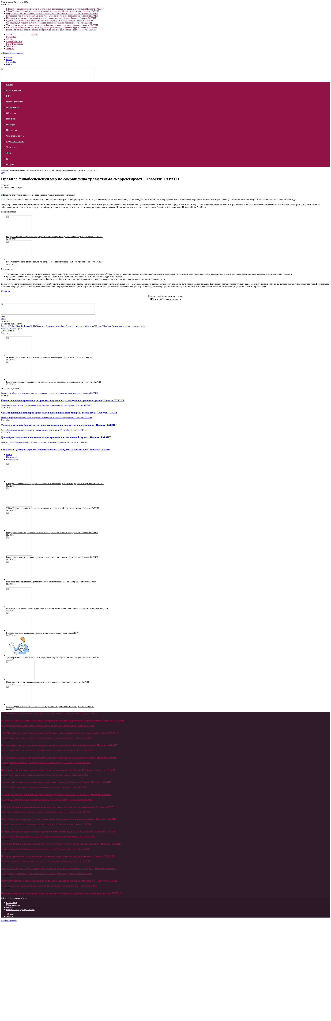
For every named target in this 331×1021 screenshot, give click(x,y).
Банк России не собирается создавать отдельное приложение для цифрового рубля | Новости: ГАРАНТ (51, 27)
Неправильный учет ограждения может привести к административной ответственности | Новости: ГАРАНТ (61, 893)
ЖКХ (8, 96)
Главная (4, 170)
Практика (10, 119)
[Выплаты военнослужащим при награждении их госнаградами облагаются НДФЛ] (19, 630)
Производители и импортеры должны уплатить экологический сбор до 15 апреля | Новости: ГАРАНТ (51, 18)
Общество (11, 113)
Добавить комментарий (11, 328)
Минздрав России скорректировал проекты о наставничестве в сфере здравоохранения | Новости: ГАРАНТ (61, 843)
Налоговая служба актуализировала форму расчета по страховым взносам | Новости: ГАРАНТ (47, 682)
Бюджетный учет (14, 90)
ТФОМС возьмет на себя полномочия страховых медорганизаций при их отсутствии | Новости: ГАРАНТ (52, 11)
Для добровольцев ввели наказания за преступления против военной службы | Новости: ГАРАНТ (56, 437)
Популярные (11, 457)
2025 (3, 319)
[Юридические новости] (12, 53)
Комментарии (12, 459)
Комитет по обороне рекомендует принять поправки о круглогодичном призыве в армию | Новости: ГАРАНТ (62, 400)
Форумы (10, 164)
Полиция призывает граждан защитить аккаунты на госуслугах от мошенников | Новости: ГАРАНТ (57, 856)
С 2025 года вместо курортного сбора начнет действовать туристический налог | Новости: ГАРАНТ (50, 706)
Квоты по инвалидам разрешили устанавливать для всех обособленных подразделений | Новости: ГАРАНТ (53, 382)
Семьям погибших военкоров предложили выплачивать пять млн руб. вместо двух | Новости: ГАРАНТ (59, 412)
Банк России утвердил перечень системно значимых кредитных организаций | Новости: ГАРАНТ (56, 449)
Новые (9, 455)
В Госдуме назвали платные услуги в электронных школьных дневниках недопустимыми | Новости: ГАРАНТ (55, 9)
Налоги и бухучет (14, 101)
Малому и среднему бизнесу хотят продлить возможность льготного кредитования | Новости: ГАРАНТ (59, 425)
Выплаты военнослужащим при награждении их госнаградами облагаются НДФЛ (42, 633)
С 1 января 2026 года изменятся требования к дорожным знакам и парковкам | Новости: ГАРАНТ (49, 23)
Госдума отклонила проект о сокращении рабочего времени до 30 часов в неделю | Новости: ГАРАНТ (51, 30)
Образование (12, 107)
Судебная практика (15, 141)
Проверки (11, 124)
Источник (5, 291)
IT (7, 158)
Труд (8, 153)
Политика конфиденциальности (20, 909)
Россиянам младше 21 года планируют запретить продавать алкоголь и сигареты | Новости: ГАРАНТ (58, 868)
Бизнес (9, 84)
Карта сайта (11, 903)
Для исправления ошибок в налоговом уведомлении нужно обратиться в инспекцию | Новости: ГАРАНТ (52, 657)
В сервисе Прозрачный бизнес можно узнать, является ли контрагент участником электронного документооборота (57, 608)
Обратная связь (13, 905)
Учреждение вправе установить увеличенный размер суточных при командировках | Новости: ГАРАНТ (52, 25)
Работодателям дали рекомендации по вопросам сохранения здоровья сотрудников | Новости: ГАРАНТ (55, 262)
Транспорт (11, 147)
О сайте (9, 907)
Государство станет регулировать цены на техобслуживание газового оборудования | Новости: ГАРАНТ (52, 13)
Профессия (11, 130)
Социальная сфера (15, 136)
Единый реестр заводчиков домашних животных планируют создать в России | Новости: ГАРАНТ (49, 20)
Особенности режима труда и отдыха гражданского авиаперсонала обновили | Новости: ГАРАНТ (49, 357)
